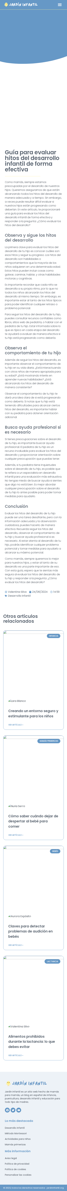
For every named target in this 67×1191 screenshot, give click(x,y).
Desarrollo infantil (19, 596)
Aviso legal (11, 1158)
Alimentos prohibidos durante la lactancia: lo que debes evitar (31, 1041)
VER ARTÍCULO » (15, 724)
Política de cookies (15, 1169)
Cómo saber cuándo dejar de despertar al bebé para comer (33, 821)
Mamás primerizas (15, 1144)
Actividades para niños (18, 1139)
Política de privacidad (17, 1163)
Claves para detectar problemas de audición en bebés (30, 931)
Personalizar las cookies (18, 1174)
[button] (60, 5)
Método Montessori (16, 1133)
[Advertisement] (33, 104)
